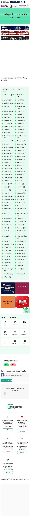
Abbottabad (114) (9, 95)
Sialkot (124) (20, 259)
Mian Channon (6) (9, 199)
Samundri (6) (8, 250)
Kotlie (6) (19, 181)
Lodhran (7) (7, 190)
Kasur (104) (7, 171)
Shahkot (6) (7, 253)
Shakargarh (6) (21, 253)
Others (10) (7, 222)
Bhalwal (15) (20, 114)
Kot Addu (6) (7, 181)
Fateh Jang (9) (21, 141)
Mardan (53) (20, 196)
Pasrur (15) (20, 225)
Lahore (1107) (8, 184)
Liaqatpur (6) (21, 187)
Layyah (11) (7, 187)
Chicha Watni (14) (9, 126)
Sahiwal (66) (7, 247)
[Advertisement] (15, 57)
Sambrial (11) (21, 247)
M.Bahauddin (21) (22, 190)
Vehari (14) (20, 269)
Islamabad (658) (8, 156)
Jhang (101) (7, 162)
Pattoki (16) (7, 228)
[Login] (24, 2)
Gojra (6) (6, 144)
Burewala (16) (8, 120)
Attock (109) (20, 100)
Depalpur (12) (21, 133)
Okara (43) (20, 219)
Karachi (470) (8, 168)
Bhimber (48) (21, 117)
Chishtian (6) (7, 130)
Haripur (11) (20, 150)
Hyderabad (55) (21, 153)
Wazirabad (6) (21, 274)
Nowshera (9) (8, 219)
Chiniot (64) (20, 126)
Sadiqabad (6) (21, 244)
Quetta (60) (7, 236)
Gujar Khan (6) (21, 144)
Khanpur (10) (8, 175)
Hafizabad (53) (8, 150)
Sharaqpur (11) (8, 256)
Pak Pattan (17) (21, 222)
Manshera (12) (8, 196)
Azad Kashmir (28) (9, 103)
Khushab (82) (8, 178)
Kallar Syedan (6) (9, 165)
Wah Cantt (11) (8, 274)
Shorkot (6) (7, 259)
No (13, 365)
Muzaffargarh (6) (9, 208)
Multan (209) (21, 202)
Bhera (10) (7, 117)
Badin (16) (20, 103)
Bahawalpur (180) (9, 111)
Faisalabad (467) (8, 141)
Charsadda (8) (8, 123)
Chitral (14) (20, 130)
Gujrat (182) (20, 147)
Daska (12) (7, 133)
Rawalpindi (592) (9, 244)
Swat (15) (6, 266)
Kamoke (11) (20, 165)
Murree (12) (20, 205)
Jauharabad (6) (21, 159)
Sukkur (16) (7, 263)
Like (8, 429)
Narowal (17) (7, 213)
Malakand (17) (21, 193)
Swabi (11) (20, 263)
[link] (15, 2)
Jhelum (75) (20, 162)
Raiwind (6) (7, 241)
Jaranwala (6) (7, 159)
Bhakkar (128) (8, 114)
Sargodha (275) (21, 250)
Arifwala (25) (7, 100)
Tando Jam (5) (21, 266)
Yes (6, 365)
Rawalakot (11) (21, 241)
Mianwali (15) (21, 199)
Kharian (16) (20, 175)
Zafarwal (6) (7, 277)
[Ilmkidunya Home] (5, 2)
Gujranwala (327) (9, 147)
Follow (8, 451)
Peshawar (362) (21, 228)
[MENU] (28, 2)
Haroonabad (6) (8, 153)
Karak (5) (19, 168)
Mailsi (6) (6, 193)
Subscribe (22, 431)
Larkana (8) (20, 184)
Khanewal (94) (21, 171)
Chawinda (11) (21, 123)
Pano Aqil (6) (7, 225)
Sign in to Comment (7, 380)
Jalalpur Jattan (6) (22, 156)
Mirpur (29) (7, 202)
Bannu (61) (20, 111)
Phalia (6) (6, 231)
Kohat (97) (20, 178)
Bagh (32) (6, 106)
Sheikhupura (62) (22, 256)
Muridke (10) (7, 205)
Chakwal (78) (21, 120)
